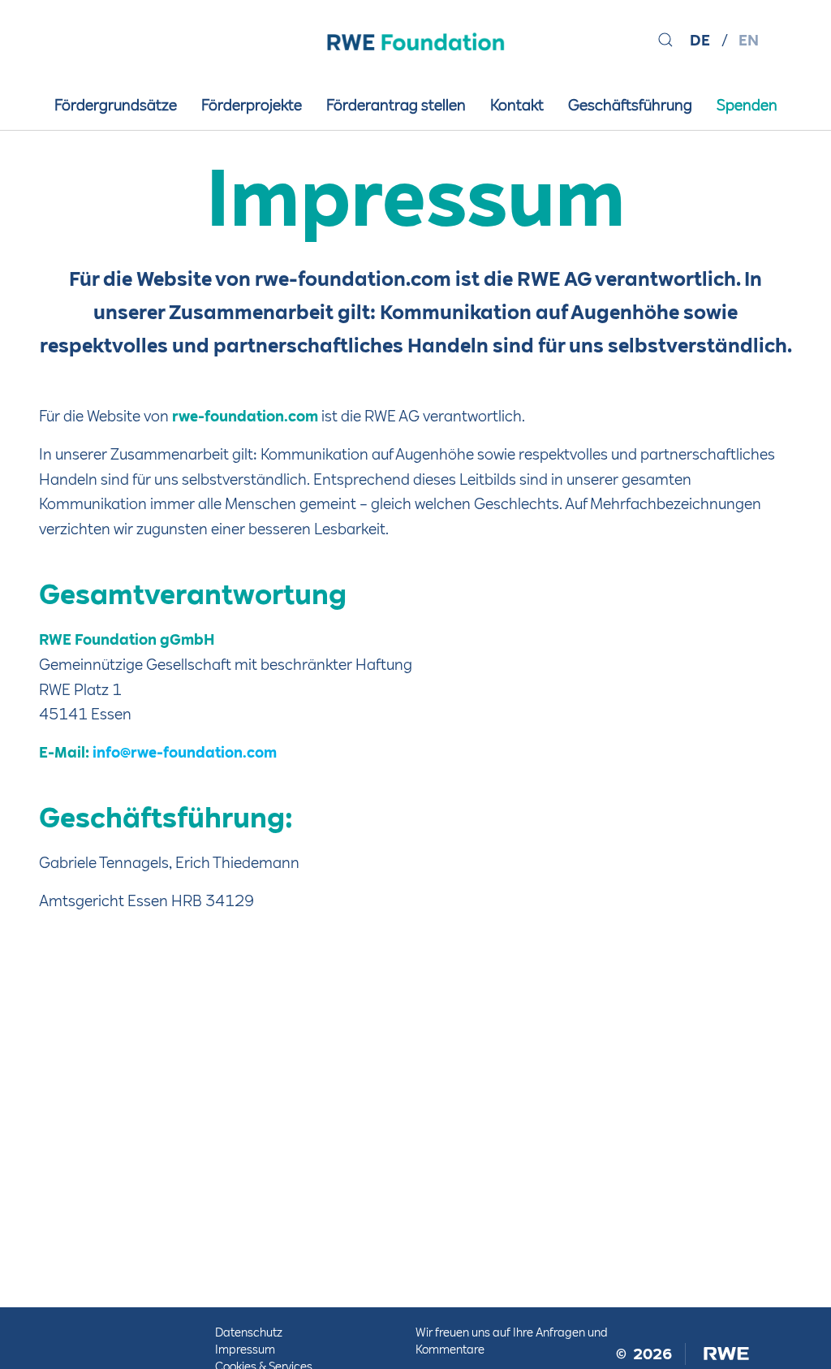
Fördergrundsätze (115, 105)
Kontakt (517, 105)
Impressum (245, 1349)
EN (748, 40)
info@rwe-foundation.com (185, 752)
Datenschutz (248, 1332)
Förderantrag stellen (396, 105)
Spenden (747, 105)
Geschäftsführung (630, 105)
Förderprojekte (251, 105)
